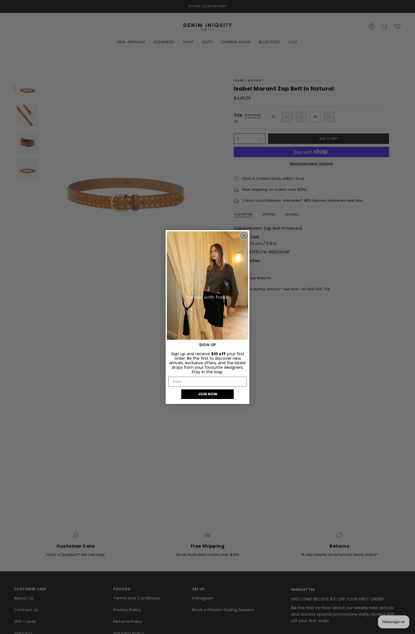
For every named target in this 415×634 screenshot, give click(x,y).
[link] (207, 285)
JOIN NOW (207, 394)
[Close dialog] (244, 235)
